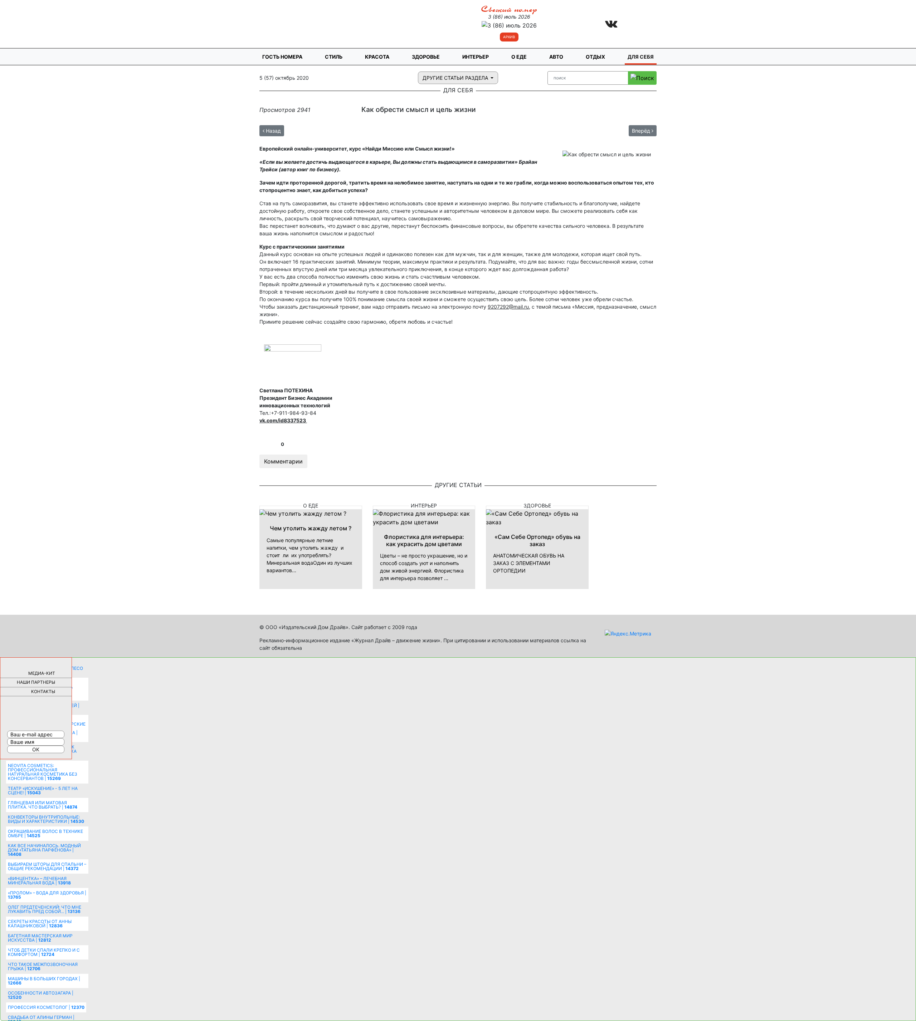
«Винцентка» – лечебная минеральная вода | (39, 880)
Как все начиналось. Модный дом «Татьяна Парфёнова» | (44, 850)
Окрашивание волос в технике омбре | (45, 833)
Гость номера (282, 57)
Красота (377, 57)
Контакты (43, 691)
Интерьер (475, 57)
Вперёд (642, 131)
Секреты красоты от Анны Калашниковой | (40, 923)
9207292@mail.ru (508, 307)
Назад (272, 131)
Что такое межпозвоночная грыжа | (43, 966)
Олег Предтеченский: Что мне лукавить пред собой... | (44, 909)
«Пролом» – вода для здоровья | (47, 895)
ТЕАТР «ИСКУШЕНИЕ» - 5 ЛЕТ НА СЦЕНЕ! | (43, 790)
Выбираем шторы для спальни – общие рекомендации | (47, 866)
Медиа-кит (41, 673)
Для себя (641, 57)
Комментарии (283, 461)
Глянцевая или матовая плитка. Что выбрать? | (42, 805)
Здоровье (426, 57)
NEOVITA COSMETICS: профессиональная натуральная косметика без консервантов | (42, 772)
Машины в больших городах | (44, 981)
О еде (519, 57)
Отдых (595, 57)
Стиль (333, 57)
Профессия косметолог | (46, 1007)
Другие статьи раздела (456, 78)
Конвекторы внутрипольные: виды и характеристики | (46, 819)
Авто (556, 57)
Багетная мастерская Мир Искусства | (40, 938)
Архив (509, 37)
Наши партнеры (36, 682)
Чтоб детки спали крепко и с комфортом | (44, 952)
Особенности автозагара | (40, 995)
